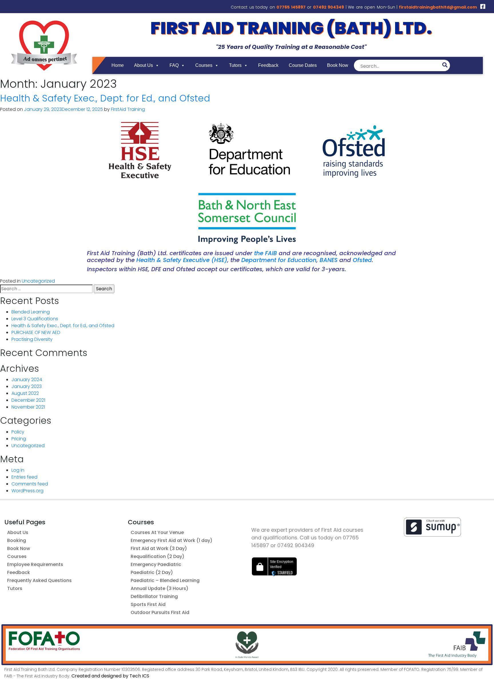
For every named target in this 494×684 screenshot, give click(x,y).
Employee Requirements (35, 564)
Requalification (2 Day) (157, 556)
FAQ (174, 65)
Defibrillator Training (154, 596)
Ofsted (362, 260)
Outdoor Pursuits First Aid (160, 612)
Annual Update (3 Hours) (159, 588)
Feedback (268, 65)
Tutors (235, 65)
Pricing (18, 438)
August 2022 (25, 393)
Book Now (337, 65)
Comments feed (29, 484)
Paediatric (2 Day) (152, 572)
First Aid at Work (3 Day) (159, 548)
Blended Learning (30, 312)
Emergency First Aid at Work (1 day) (171, 540)
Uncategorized (38, 281)
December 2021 (28, 400)
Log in (17, 470)
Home (117, 65)
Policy (17, 432)
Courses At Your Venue (157, 532)
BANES (329, 260)
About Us (143, 65)
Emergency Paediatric (156, 564)
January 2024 (26, 379)
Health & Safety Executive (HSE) (181, 260)
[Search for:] (46, 289)
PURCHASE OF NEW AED (35, 332)
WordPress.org (27, 490)
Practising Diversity (32, 339)
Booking (16, 540)
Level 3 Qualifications (34, 318)
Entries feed (24, 477)
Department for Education (278, 260)
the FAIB (265, 253)
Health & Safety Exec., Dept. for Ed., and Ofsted (105, 98)
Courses (203, 65)
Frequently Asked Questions (39, 580)
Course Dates (303, 65)
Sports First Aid (148, 604)
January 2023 (26, 386)
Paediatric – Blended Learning (165, 580)
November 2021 (28, 407)
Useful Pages (24, 522)
